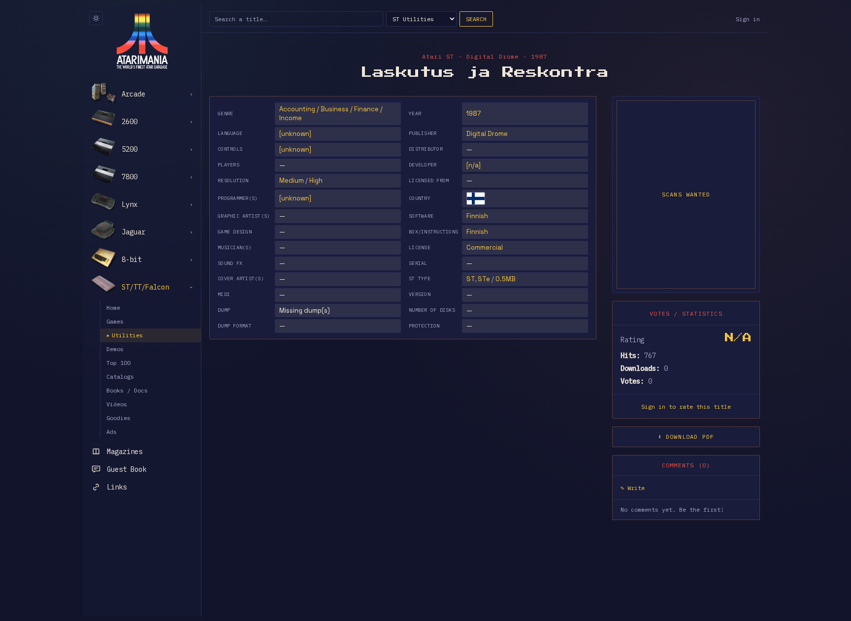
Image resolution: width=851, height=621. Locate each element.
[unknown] (295, 134)
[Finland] (475, 198)
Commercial (484, 247)
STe (484, 279)
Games (115, 321)
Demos (115, 349)
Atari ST (438, 56)
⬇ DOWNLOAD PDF (686, 436)
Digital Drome (487, 134)
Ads (111, 431)
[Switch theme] (96, 18)
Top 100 (118, 362)
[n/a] (473, 165)
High (316, 180)
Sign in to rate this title (686, 406)
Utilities (124, 335)
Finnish (477, 216)
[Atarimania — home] (142, 40)
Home (113, 307)
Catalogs (120, 376)
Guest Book (126, 469)
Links (117, 487)
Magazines (124, 451)
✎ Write (633, 487)
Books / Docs (127, 390)
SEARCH (476, 19)
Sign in (748, 19)
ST (470, 279)
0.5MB (505, 279)
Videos (116, 404)
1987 (473, 113)
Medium (291, 180)
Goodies (118, 418)
